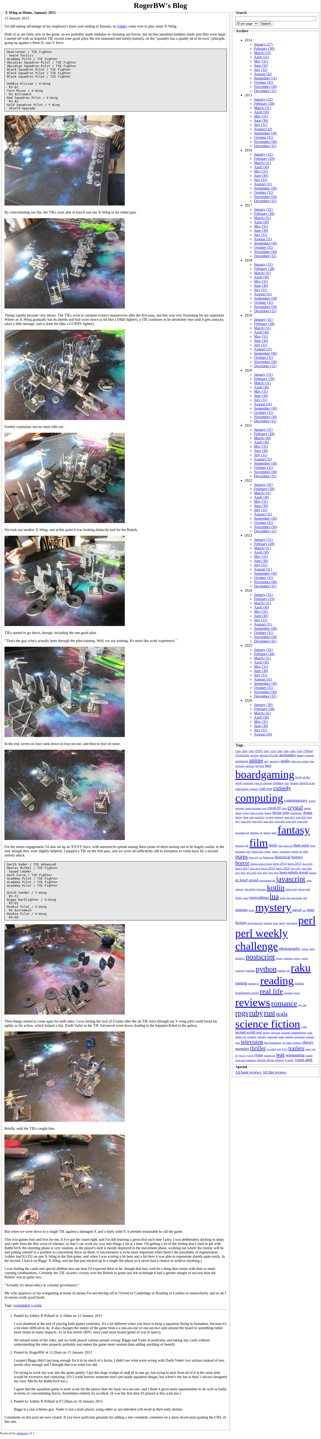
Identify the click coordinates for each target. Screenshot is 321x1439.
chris (286, 783)
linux (238, 898)
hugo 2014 (280, 863)
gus (260, 857)
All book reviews (248, 1072)
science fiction (267, 1024)
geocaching (285, 851)
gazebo (267, 851)
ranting (241, 983)
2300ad (308, 751)
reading (277, 980)
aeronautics (287, 755)
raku (301, 967)
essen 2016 (301, 817)
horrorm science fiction (261, 864)
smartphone (298, 1032)
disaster (267, 813)
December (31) (265, 91)
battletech (250, 766)
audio (285, 760)
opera (275, 923)
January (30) (263, 705)
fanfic (274, 833)
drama (307, 813)
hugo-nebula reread (293, 872)
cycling (245, 813)
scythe (304, 1027)
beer (268, 766)
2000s (293, 751)
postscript (260, 956)
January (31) (263, 154)
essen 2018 (246, 821)
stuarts (281, 1037)
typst (258, 1055)
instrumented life (267, 880)
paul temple (291, 923)
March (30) (262, 438)
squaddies (251, 1037)
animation (241, 761)
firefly (273, 845)
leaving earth (304, 889)
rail (288, 970)
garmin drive (257, 851)
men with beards (294, 898)
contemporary (296, 800)
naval (296, 909)
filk (246, 845)
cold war (265, 789)
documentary (296, 813)
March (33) (262, 53)
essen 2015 (289, 817)
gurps (241, 856)
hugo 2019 (268, 868)
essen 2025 (302, 821)
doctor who (280, 813)
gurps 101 (253, 857)
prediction (288, 958)
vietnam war (269, 1055)
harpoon (268, 857)
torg (279, 1049)
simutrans (285, 1032)
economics (260, 817)
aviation (305, 761)
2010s (299, 751)
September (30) (265, 133)
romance (284, 1003)
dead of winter (256, 813)
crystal (295, 807)
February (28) (264, 104)
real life (271, 991)
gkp (305, 851)
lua (274, 896)
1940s (251, 751)
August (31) (263, 184)
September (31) (265, 78)
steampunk (272, 1037)
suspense (310, 1037)
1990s (286, 751)
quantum (282, 970)
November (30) (265, 87)
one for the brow (255, 923)
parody (282, 923)
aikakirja (301, 755)
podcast (304, 949)
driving (238, 817)
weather (309, 1055)
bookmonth (248, 783)
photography (289, 948)
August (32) (263, 74)
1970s (273, 751)
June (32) (261, 65)
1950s (259, 751)
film (258, 842)
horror (242, 863)
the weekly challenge (292, 1043)
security (266, 1032)
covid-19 (274, 808)
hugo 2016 (307, 864)
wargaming (21, 1305)
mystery (273, 907)
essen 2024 (291, 821)
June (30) (261, 121)
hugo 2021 (296, 868)
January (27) (263, 44)
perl (307, 920)
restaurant (288, 993)
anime (256, 760)
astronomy (275, 761)
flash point (301, 845)
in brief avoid (246, 880)
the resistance (272, 1042)
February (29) (264, 159)
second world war (248, 1032)
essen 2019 (257, 821)
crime (284, 808)
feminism (239, 845)
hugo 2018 (255, 868)
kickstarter (261, 889)
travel (307, 1049)
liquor (246, 898)
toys (284, 1049)
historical (282, 857)
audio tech (296, 761)
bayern (259, 766)
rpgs (241, 1013)
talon (237, 1043)
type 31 (242, 1055)
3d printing (242, 755)
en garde (269, 817)
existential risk (242, 833)
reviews (252, 1002)
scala (282, 1014)
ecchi (251, 817)
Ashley (122, 26)
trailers (296, 1048)
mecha (283, 898)
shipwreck (275, 1032)
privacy (297, 958)
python (266, 969)
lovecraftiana (259, 898)
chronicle (294, 783)
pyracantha (250, 970)
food (248, 851)
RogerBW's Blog (160, 5)
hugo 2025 (262, 873)
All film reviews (274, 1072)
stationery (261, 1037)
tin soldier (271, 1049)
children (278, 783)
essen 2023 (280, 821)
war (280, 1054)
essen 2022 (268, 821)
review (297, 993)
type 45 (250, 1055)
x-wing (36, 1305)
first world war (286, 845)
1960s (266, 751)
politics (240, 958)
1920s (238, 751)
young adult (303, 1060)
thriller (258, 1048)
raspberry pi (253, 983)
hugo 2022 (307, 868)
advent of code (268, 755)
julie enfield (249, 889)
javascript (290, 879)
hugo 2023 (240, 873)
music (251, 910)
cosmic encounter (253, 808)
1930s (244, 751)
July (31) (260, 125)
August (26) (263, 734)
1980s (279, 751)
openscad (268, 923)
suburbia (289, 1037)
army (266, 761)
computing (259, 798)
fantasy (294, 830)
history (297, 857)
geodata (294, 851)
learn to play (291, 889)
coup (264, 808)
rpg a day (302, 1005)
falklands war (256, 833)
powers (279, 958)
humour (312, 873)
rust (269, 1013)
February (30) (264, 49)
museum (241, 910)
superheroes (299, 1037)
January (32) (263, 99)
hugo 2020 (283, 868)
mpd (305, 898)
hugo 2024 (251, 873)
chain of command (263, 783)
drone (245, 817)
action (254, 755)
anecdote (310, 755)
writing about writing (270, 1060)
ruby (256, 1013)
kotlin (276, 887)
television (252, 1042)
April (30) (261, 112)
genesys (275, 851)
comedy (282, 788)
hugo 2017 (242, 868)
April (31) (261, 57)
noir (304, 910)
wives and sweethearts (245, 1060)
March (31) (262, 108)
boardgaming (264, 774)
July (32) (260, 70)
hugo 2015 (294, 863)
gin (300, 851)
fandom (266, 833)
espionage (278, 817)
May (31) (261, 61)
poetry (312, 949)
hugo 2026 (273, 873)
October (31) (263, 82)
